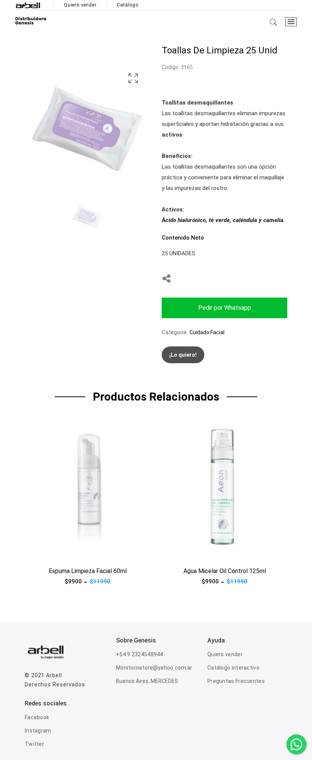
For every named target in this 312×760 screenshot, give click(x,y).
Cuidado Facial (206, 332)
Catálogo (127, 5)
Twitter (34, 744)
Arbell (54, 675)
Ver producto (41, 553)
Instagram (38, 731)
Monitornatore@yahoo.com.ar (154, 668)
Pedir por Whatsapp (224, 307)
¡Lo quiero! (183, 355)
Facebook (37, 717)
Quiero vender (80, 5)
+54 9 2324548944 (139, 654)
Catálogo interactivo (233, 668)
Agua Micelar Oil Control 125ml (224, 571)
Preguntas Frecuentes (236, 681)
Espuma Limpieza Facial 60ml (88, 571)
